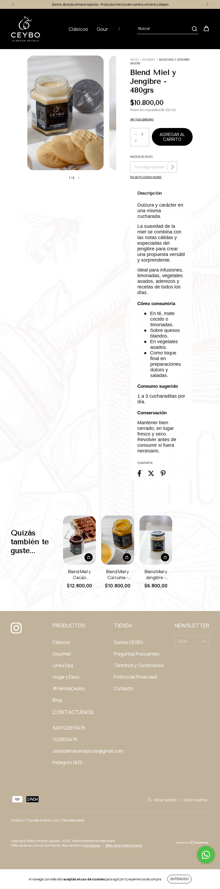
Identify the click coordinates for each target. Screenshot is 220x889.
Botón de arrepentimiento (123, 845)
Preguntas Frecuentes (137, 654)
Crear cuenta (195, 799)
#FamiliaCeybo (69, 688)
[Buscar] (194, 29)
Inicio (134, 59)
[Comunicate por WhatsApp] (206, 855)
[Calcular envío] (172, 167)
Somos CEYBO (128, 642)
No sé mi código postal (146, 177)
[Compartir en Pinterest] (163, 473)
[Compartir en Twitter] (151, 473)
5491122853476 (69, 728)
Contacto (123, 688)
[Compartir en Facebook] (139, 473)
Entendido (179, 879)
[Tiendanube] (192, 843)
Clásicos (78, 29)
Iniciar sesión (165, 799)
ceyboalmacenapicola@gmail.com (88, 751)
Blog (57, 700)
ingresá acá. (92, 845)
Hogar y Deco (66, 677)
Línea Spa (63, 665)
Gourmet (107, 29)
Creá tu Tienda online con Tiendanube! (48, 820)
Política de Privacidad (135, 677)
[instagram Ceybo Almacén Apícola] (15, 626)
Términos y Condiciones (139, 665)
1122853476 (65, 739)
